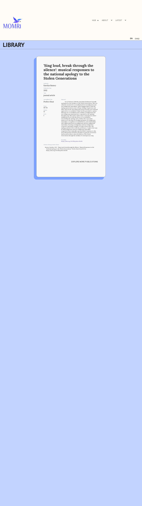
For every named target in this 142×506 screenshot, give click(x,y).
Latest (118, 20)
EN (131, 38)
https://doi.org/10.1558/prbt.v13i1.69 (71, 141)
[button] (95, 20)
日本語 (137, 38)
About (105, 20)
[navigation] (12, 20)
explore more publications (84, 162)
